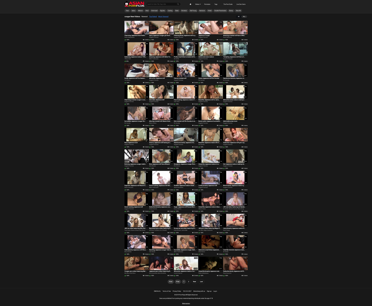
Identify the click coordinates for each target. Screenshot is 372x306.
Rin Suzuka (201, 80)
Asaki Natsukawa (178, 187)
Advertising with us (199, 291)
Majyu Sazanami (208, 230)
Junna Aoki (184, 230)
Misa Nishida (127, 251)
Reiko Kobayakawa (129, 37)
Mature (140, 10)
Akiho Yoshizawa (153, 58)
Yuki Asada (152, 251)
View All (238, 10)
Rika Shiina (142, 230)
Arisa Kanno (201, 251)
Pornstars (207, 4)
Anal (147, 10)
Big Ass (162, 10)
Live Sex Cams (241, 4)
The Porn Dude (227, 4)
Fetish (210, 10)
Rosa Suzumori (227, 273)
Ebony (231, 10)
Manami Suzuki (233, 209)
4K (238, 16)
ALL (244, 16)
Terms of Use (167, 291)
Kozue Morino (177, 209)
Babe (177, 10)
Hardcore (202, 10)
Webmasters (186, 303)
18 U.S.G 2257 (187, 291)
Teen (127, 10)
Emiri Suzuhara (153, 273)
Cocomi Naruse (178, 273)
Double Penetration (220, 10)
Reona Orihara (135, 230)
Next (194, 281)
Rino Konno (177, 166)
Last (201, 281)
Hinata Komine (153, 209)
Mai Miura (127, 273)
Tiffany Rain (127, 58)
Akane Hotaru (152, 123)
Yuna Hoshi (127, 230)
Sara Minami (152, 166)
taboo (133, 10)
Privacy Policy (177, 291)
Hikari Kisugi (241, 209)
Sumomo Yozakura (154, 230)
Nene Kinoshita (162, 273)
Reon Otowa (226, 230)
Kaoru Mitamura (227, 37)
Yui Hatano (127, 80)
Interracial (154, 10)
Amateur (184, 10)
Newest (145, 16)
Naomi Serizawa (128, 187)
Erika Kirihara (177, 230)
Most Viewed (163, 16)
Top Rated (153, 16)
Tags (215, 4)
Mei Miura (132, 273)
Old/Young (193, 10)
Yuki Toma (176, 101)
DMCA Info (157, 291)
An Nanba (176, 58)
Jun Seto (200, 230)
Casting (170, 10)
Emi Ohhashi (163, 230)
